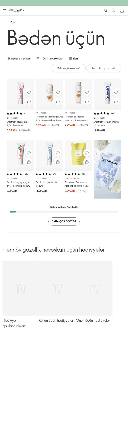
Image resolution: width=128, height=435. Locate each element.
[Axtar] (105, 10)
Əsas (13, 22)
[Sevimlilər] (29, 92)
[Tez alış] (29, 101)
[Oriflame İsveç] (16, 10)
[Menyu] (4, 11)
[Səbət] (122, 10)
